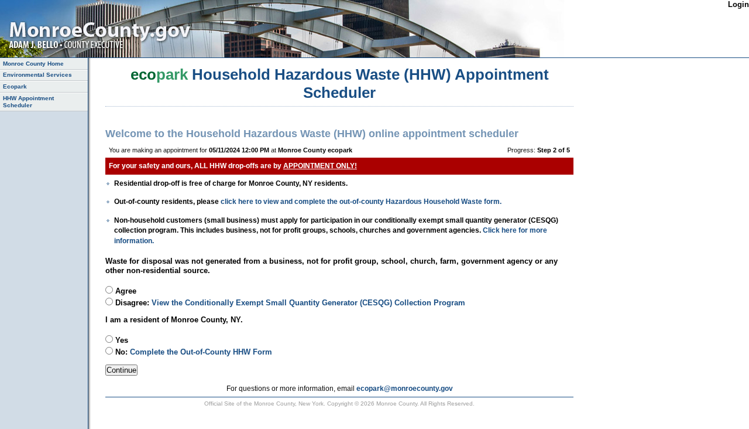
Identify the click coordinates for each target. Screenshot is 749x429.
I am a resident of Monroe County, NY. (174, 319)
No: (192, 352)
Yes (120, 340)
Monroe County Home (33, 63)
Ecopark (15, 86)
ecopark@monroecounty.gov (404, 388)
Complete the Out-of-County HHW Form (201, 352)
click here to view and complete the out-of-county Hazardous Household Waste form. (361, 201)
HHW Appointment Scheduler (28, 101)
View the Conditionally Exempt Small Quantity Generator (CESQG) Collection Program (308, 302)
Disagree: (289, 302)
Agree (124, 291)
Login (738, 4)
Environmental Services (37, 75)
